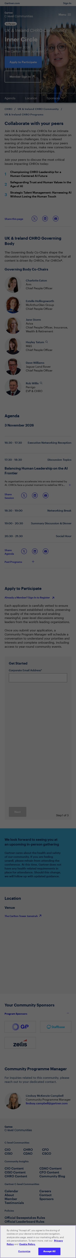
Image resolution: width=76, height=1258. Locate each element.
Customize (24, 1251)
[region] (38, 1241)
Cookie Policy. (27, 1244)
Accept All (49, 1251)
